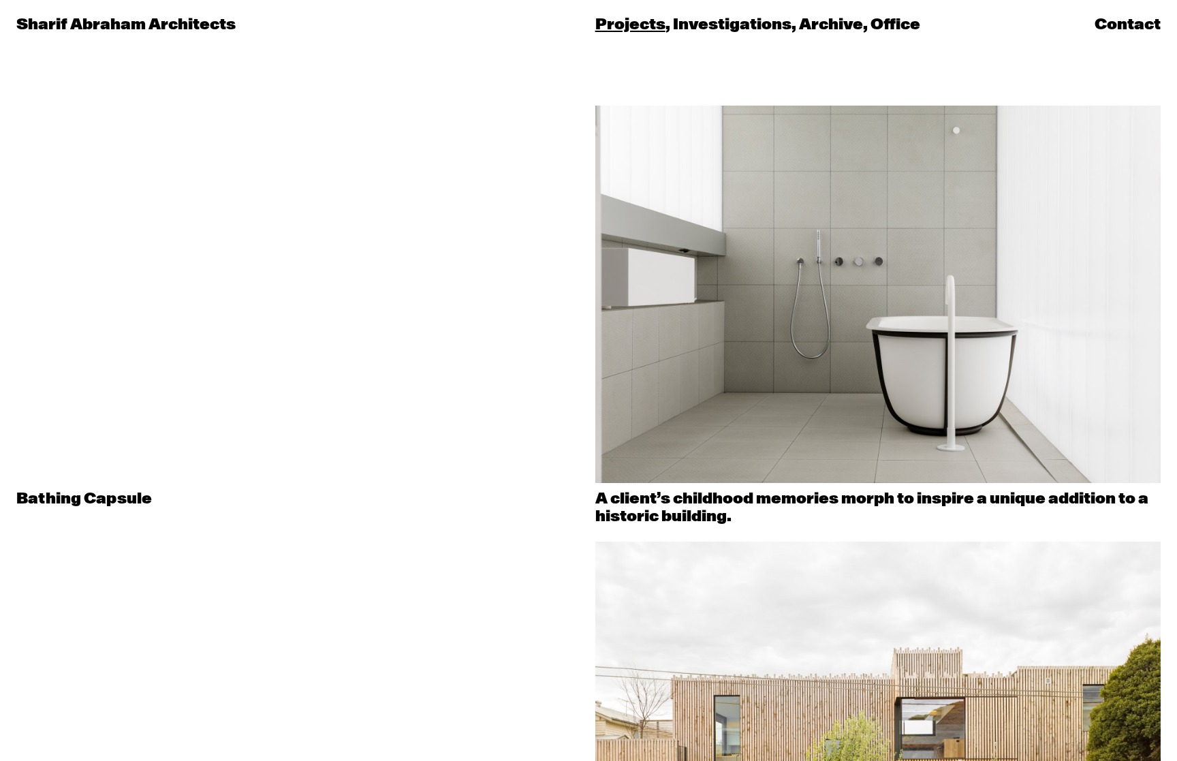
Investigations (732, 24)
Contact (1128, 24)
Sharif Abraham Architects (126, 24)
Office (895, 24)
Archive (831, 24)
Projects (630, 24)
